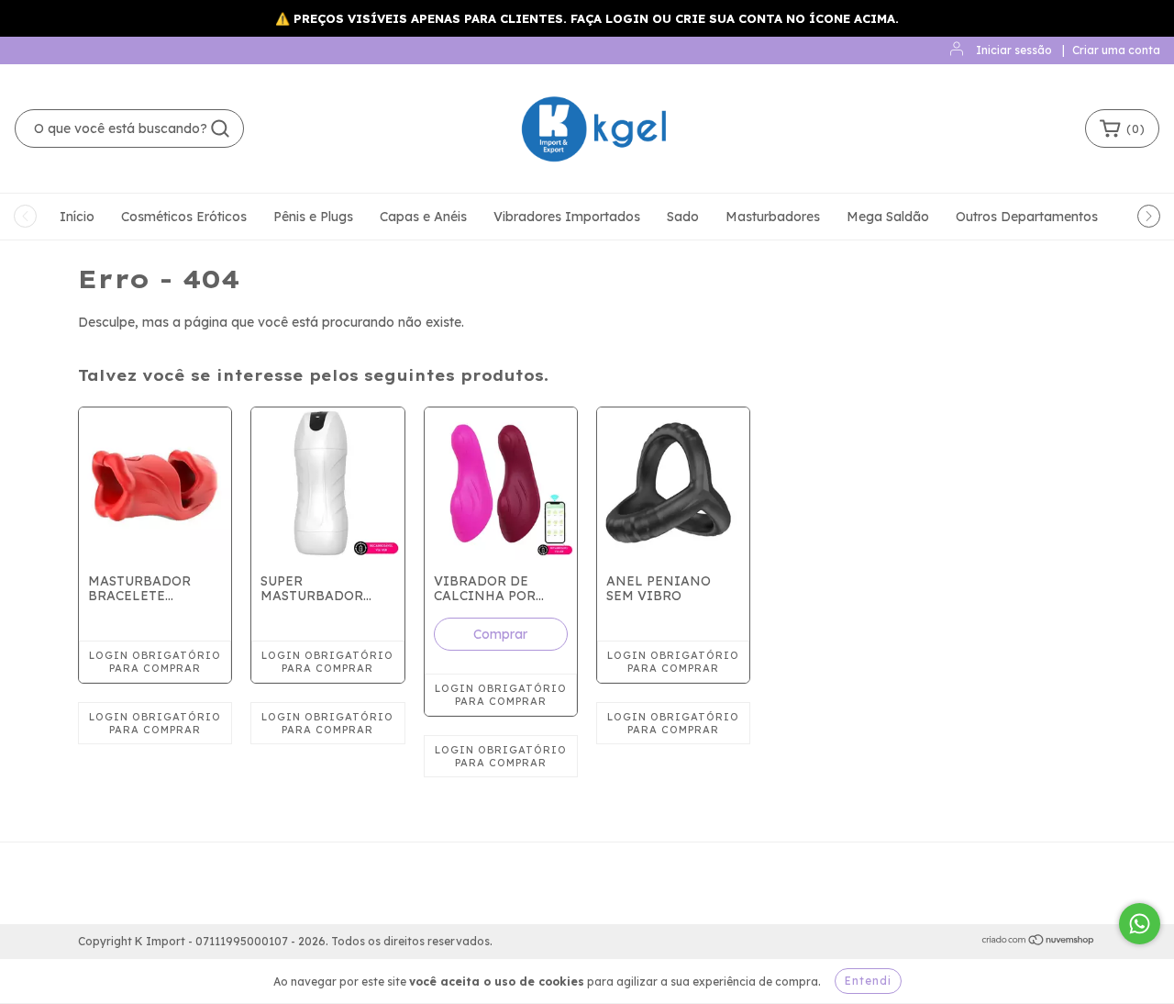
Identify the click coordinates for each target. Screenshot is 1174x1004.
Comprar (500, 634)
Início (77, 216)
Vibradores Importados (566, 216)
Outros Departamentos (1027, 216)
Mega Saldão (888, 216)
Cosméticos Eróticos (184, 216)
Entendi (868, 980)
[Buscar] (220, 128)
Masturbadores (772, 216)
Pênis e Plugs (313, 216)
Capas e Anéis (423, 216)
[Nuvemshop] (1038, 942)
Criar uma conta (1116, 50)
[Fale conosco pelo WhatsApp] (1139, 923)
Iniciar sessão (1014, 50)
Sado (683, 216)
